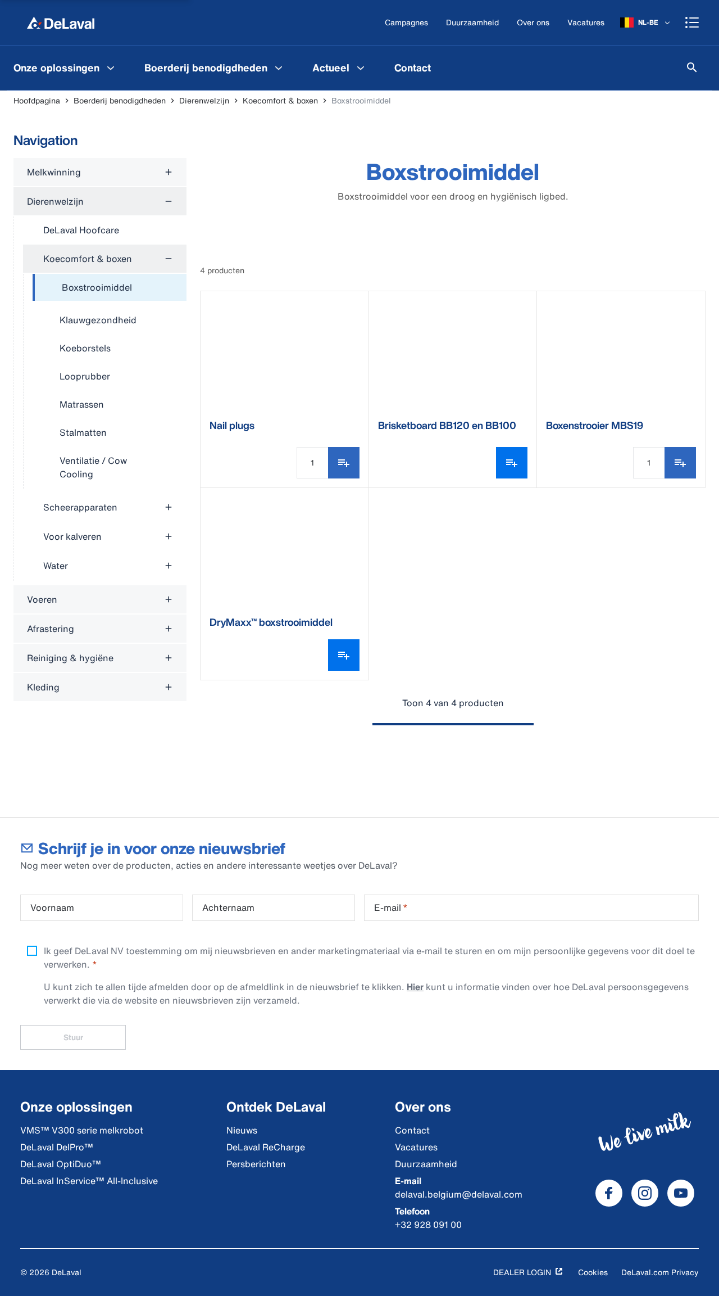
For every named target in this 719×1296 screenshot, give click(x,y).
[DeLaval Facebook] (609, 1193)
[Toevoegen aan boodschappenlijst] (344, 462)
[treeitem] (109, 288)
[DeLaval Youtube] (681, 1193)
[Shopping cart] (692, 22)
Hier (415, 987)
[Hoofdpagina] (60, 22)
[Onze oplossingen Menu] (110, 67)
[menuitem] (65, 67)
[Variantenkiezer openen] (511, 462)
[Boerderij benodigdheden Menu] (278, 67)
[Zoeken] (692, 67)
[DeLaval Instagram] (645, 1193)
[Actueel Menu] (360, 67)
